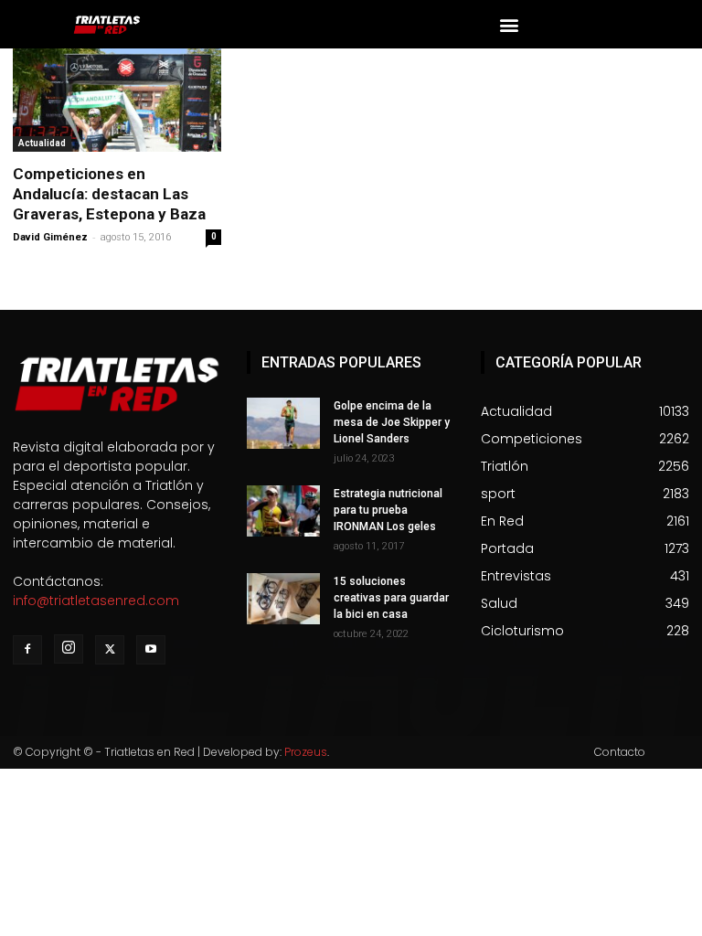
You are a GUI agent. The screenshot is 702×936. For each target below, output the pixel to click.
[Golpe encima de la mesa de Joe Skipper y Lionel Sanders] (283, 423)
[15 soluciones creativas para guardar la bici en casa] (283, 598)
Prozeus (305, 752)
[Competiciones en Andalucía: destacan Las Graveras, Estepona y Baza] (117, 100)
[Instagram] (68, 649)
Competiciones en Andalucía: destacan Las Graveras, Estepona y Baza (109, 194)
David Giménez (50, 237)
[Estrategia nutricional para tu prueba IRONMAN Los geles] (283, 511)
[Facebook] (27, 650)
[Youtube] (150, 650)
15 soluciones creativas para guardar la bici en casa (391, 598)
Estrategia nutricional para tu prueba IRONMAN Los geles (388, 510)
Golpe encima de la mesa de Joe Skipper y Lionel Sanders (392, 422)
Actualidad (42, 143)
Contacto (619, 752)
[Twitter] (109, 650)
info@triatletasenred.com (96, 600)
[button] (510, 24)
